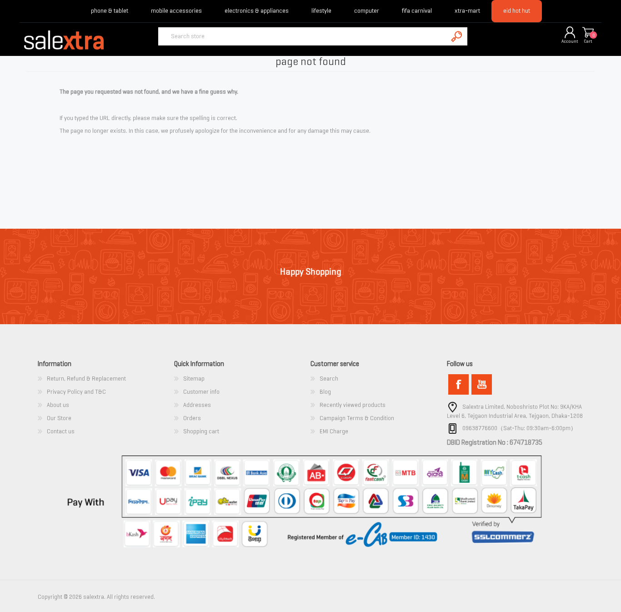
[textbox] (303, 36)
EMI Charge (334, 431)
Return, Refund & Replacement (86, 378)
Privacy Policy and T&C (76, 392)
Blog (325, 392)
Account (569, 41)
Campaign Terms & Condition (357, 418)
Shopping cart (588, 33)
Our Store (59, 418)
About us (58, 405)
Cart (588, 41)
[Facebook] (458, 384)
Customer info (201, 392)
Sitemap (194, 378)
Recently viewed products (353, 405)
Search (329, 378)
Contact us (61, 431)
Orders (192, 418)
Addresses (197, 405)
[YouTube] (481, 384)
